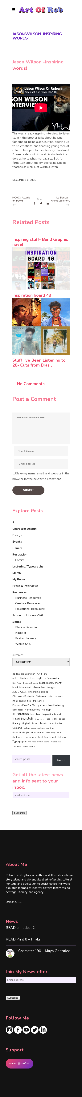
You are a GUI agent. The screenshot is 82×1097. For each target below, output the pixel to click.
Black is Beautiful (26, 627)
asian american (52, 678)
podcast (41, 728)
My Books (19, 579)
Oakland (17, 728)
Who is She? (23, 644)
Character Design (24, 529)
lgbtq (62, 718)
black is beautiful (21, 687)
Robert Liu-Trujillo (20, 732)
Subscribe (19, 812)
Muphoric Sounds (30, 723)
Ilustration (19, 554)
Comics (19, 560)
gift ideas (42, 705)
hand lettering (56, 705)
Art (14, 522)
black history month (51, 683)
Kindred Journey (25, 638)
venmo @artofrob (19, 1063)
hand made (17, 709)
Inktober (20, 633)
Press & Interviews (25, 586)
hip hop (46, 709)
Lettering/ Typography (27, 566)
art (45, 674)
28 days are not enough (23, 674)
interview (39, 719)
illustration (20, 714)
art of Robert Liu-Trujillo (27, 678)
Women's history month (23, 746)
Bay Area (17, 683)
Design (17, 535)
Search (61, 760)
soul (59, 732)
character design (44, 687)
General (18, 548)
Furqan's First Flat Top (24, 705)
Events (17, 542)
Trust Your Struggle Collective (52, 737)
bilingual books (30, 683)
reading (50, 727)
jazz (48, 718)
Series (16, 622)
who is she (56, 741)
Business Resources (28, 598)
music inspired (56, 723)
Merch (16, 573)
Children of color (44, 696)
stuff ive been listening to (24, 737)
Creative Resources (28, 603)
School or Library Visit (27, 615)
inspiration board (51, 714)
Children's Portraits (23, 696)
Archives (17, 655)
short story (50, 732)
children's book (19, 692)
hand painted (32, 709)
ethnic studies (19, 700)
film (29, 700)
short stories (37, 732)
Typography (19, 741)
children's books (38, 692)
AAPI (39, 673)
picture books (29, 728)
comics (59, 696)
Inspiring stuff (22, 718)
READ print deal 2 (20, 928)
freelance (38, 700)
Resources (19, 592)
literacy (16, 723)
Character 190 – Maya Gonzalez (44, 951)
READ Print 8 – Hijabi (23, 939)
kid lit (54, 719)
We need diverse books (38, 741)
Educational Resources (30, 609)
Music (43, 723)
